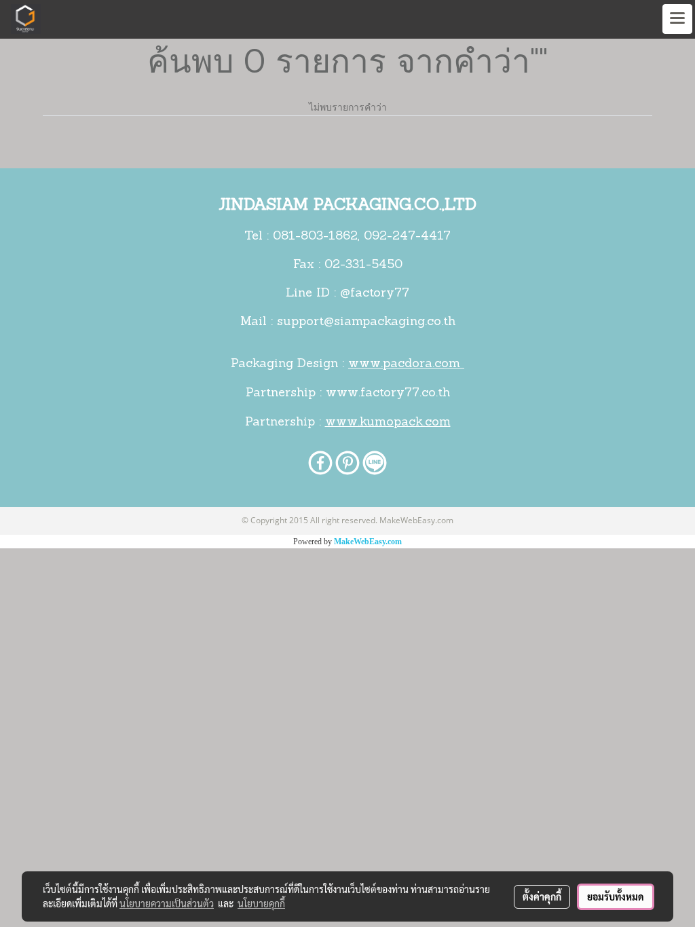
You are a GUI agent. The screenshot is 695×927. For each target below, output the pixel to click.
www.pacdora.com (406, 364)
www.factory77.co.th (388, 393)
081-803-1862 (315, 237)
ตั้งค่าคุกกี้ (542, 896)
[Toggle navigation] (677, 19)
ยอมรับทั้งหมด (615, 896)
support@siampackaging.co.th (366, 322)
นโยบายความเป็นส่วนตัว (166, 903)
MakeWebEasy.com (368, 541)
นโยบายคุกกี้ (261, 903)
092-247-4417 (407, 237)
